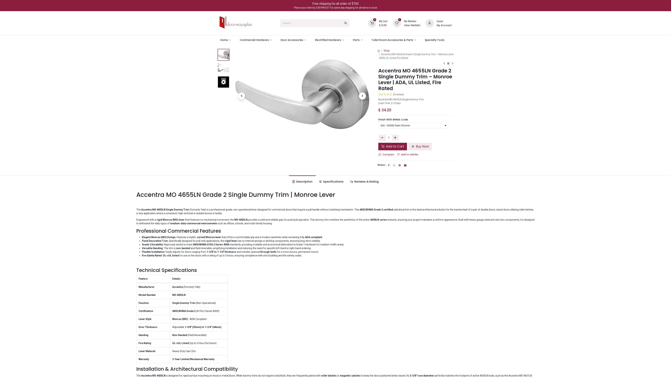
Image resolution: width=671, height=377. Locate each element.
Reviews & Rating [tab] (366, 182)
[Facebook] (388, 165)
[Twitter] (394, 165)
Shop (386, 50)
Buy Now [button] (422, 146)
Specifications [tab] (333, 182)
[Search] (345, 23)
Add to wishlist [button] (409, 154)
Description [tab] (303, 182)
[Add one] (395, 138)
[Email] (405, 165)
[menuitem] (225, 40)
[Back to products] (448, 63)
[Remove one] (382, 138)
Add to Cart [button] (394, 146)
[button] (241, 96)
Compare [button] (388, 154)
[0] (372, 23)
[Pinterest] (400, 165)
